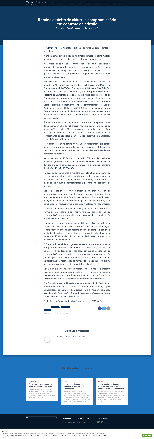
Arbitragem (65, 307)
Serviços (61, 3)
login (66, 336)
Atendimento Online (116, 3)
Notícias (47, 310)
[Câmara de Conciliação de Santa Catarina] (37, 3)
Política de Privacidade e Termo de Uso (96, 3)
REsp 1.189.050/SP (64, 168)
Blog (80, 3)
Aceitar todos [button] (147, 435)
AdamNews (51, 48)
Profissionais (71, 3)
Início (53, 3)
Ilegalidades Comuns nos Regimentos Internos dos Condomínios (74, 386)
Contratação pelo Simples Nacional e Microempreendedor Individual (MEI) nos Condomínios (111, 386)
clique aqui (20, 437)
